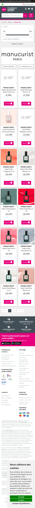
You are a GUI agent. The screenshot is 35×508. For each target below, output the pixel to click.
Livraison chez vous (25, 400)
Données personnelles (26, 381)
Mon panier (4, 401)
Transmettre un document (23, 370)
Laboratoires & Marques (26, 356)
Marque (10, 23)
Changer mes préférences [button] (21, 503)
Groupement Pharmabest (5, 358)
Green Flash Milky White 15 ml (26, 170)
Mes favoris (4, 403)
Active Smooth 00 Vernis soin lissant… (8, 131)
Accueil (3, 23)
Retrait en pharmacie (25, 398)
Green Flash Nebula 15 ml (8, 289)
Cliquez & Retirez (8, 322)
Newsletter (22, 366)
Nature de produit (12, 39)
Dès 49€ (26, 323)
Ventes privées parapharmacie (23, 361)
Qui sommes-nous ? (7, 355)
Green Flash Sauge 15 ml (9, 210)
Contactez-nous (6, 364)
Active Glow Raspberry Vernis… (26, 131)
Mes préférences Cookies (24, 386)
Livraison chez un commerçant (24, 403)
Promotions (22, 358)
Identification (5, 396)
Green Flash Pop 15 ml (8, 250)
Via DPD (9, 330)
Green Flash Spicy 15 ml (26, 210)
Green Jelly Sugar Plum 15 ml (26, 91)
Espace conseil (23, 364)
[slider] (4, 35)
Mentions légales (24, 379)
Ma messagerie (6, 405)
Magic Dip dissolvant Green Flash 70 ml (9, 91)
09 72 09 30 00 (26, 330)
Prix (5, 27)
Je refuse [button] (21, 500)
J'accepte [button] (21, 497)
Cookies (21, 384)
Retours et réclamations (8, 366)
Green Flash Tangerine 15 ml (8, 170)
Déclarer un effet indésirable (24, 373)
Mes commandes (6, 398)
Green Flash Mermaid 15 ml (26, 250)
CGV (20, 377)
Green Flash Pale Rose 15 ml (26, 289)
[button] (8, 66)
